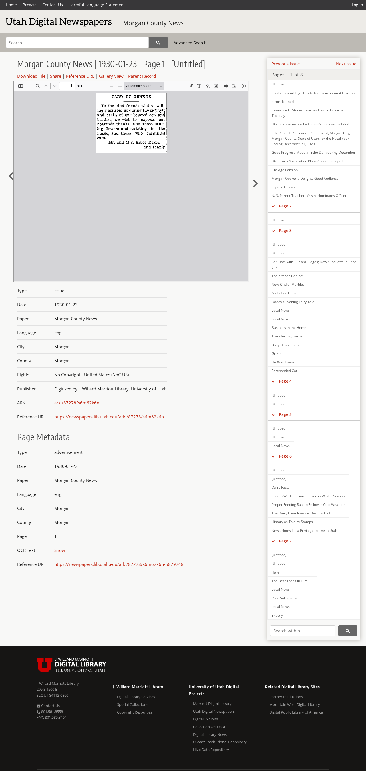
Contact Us (52, 4)
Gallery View (111, 76)
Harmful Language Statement (97, 4)
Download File (31, 76)
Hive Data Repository (211, 749)
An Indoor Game (285, 293)
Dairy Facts (280, 487)
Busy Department (286, 345)
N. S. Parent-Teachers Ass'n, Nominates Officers (310, 195)
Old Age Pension (285, 169)
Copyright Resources (134, 712)
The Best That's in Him (289, 580)
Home (11, 4)
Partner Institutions (286, 696)
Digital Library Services (136, 696)
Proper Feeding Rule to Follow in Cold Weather (308, 504)
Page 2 (285, 206)
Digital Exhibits (205, 719)
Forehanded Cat (284, 370)
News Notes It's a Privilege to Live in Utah (304, 530)
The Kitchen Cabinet (287, 275)
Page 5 (285, 414)
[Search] (158, 42)
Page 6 (285, 456)
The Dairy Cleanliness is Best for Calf (301, 513)
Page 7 (285, 541)
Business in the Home (289, 327)
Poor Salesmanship (287, 598)
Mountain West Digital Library (294, 704)
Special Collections (132, 704)
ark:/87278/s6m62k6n (76, 403)
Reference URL (80, 76)
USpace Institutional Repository (220, 741)
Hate (275, 572)
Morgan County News (153, 23)
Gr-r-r (276, 353)
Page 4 (285, 381)
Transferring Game (287, 336)
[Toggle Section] (273, 206)
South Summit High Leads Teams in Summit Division (313, 93)
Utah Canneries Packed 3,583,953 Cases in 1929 (310, 124)
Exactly (277, 615)
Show (59, 550)
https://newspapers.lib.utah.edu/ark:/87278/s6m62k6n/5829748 (119, 564)
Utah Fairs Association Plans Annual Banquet (307, 161)
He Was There (283, 362)
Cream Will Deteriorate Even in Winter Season (308, 496)
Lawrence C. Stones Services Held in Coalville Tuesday (307, 113)
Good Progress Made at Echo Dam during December (313, 152)
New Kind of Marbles (288, 284)
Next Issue (346, 64)
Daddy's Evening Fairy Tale (293, 301)
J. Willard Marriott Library (58, 683)
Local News (281, 310)
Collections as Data (209, 726)
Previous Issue (285, 64)
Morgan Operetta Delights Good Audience (305, 178)
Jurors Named (283, 101)
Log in (357, 4)
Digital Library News (210, 734)
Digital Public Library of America (296, 712)
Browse (30, 4)
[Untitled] (279, 84)
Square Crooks (283, 187)
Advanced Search (190, 42)
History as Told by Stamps (292, 521)
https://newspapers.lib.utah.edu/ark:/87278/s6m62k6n (109, 417)
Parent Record (142, 76)
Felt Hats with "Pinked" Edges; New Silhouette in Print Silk (314, 264)
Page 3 (285, 230)
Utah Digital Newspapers (214, 711)
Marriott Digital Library (212, 703)
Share (55, 76)
